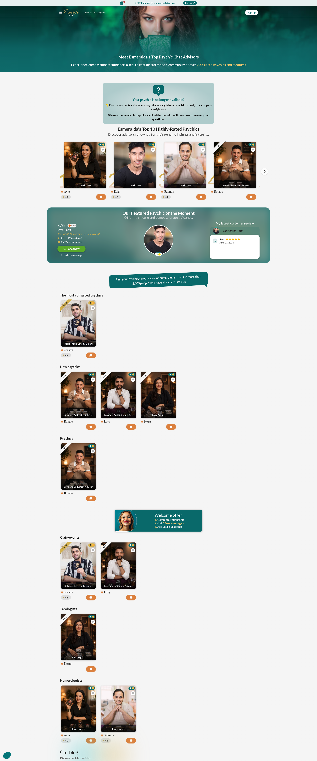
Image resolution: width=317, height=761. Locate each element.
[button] (7, 755)
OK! (181, 412)
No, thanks (135, 412)
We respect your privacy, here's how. (143, 402)
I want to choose (158, 412)
